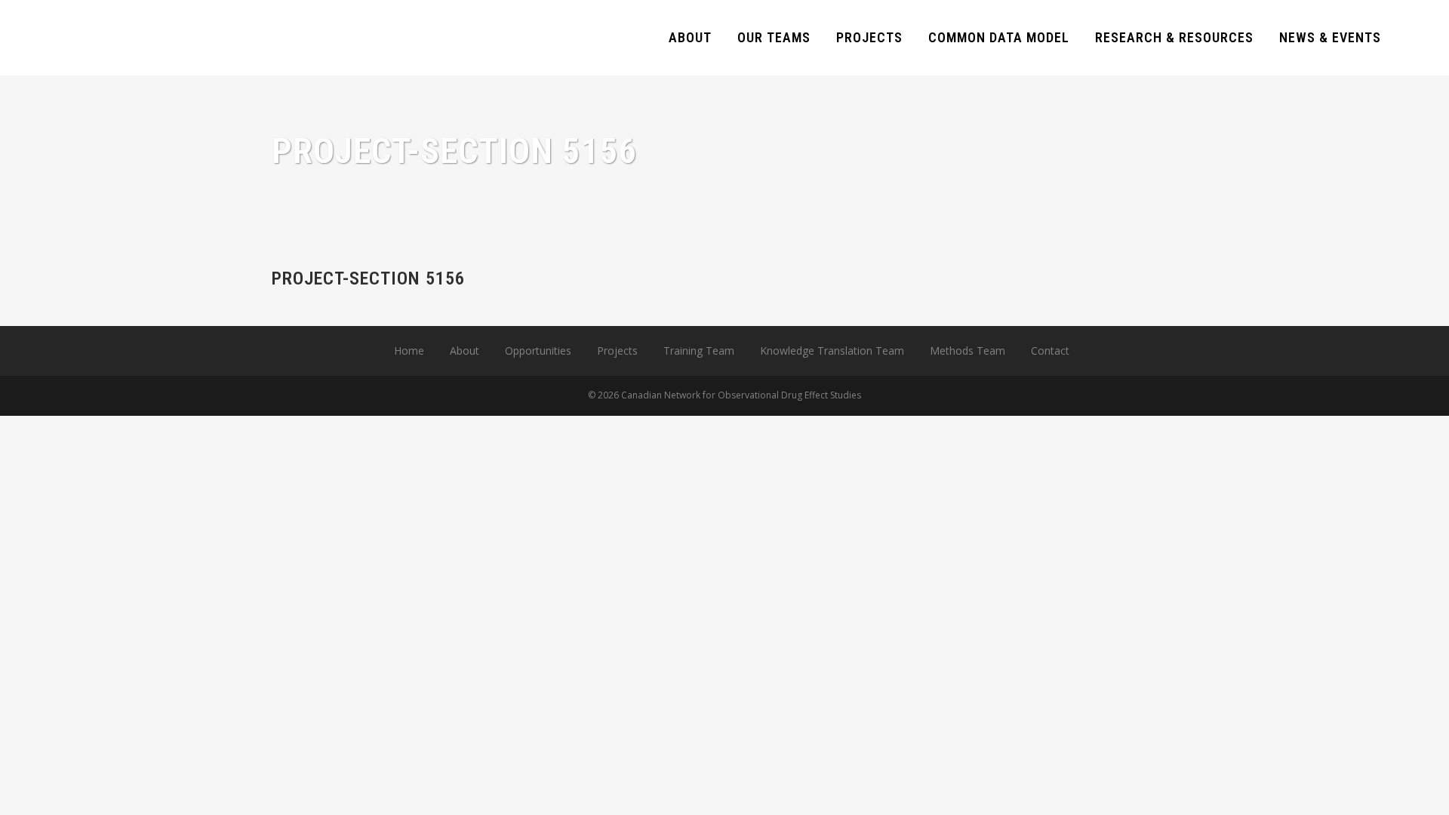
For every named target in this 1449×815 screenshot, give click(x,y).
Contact (1050, 350)
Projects (617, 350)
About (464, 350)
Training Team (698, 350)
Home (409, 350)
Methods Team (967, 350)
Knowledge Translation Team (832, 350)
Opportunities (538, 350)
